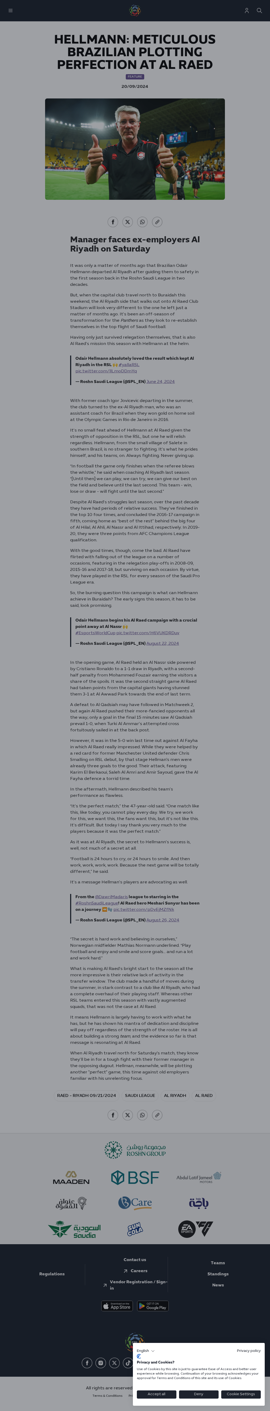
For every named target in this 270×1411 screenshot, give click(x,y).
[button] (146, 1351)
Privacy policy (249, 1351)
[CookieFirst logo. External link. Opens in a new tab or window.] (139, 1356)
